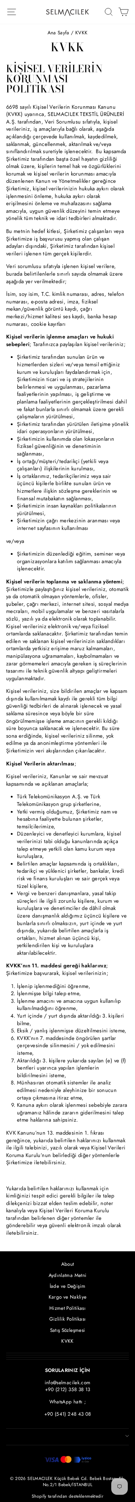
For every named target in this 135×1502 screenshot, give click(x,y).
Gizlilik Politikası (67, 1318)
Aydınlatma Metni (68, 1275)
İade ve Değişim (68, 1286)
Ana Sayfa (58, 32)
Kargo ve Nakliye (68, 1296)
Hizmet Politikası (67, 1308)
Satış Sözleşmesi (67, 1330)
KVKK (67, 1341)
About (67, 1264)
